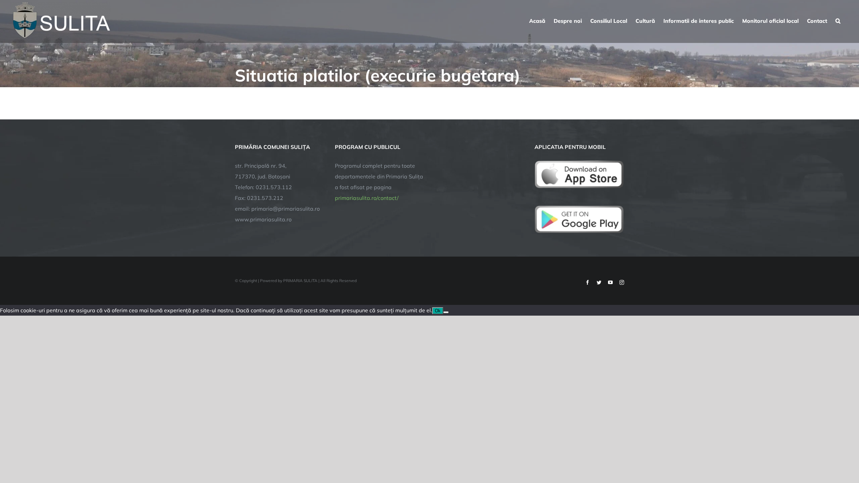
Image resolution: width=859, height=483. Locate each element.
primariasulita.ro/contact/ (367, 198)
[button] (838, 20)
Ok (438, 310)
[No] (446, 312)
